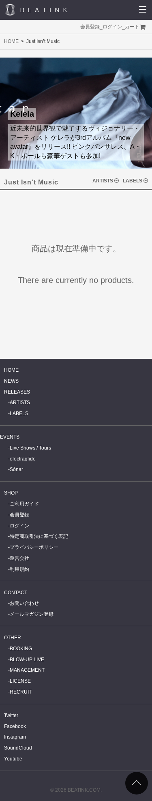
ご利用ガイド (24, 504)
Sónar (16, 469)
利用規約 (19, 569)
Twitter (11, 715)
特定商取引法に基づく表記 (39, 536)
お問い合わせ (24, 603)
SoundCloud (18, 748)
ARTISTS (102, 181)
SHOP (11, 493)
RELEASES (17, 392)
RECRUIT (21, 692)
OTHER (12, 637)
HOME (11, 41)
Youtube (13, 759)
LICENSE (20, 681)
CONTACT (15, 592)
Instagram (15, 737)
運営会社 (19, 558)
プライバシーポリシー (34, 547)
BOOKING (21, 648)
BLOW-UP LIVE (27, 659)
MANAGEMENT (27, 670)
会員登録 (90, 27)
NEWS (11, 381)
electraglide (23, 459)
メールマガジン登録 (32, 614)
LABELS (132, 181)
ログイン (112, 27)
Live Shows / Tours (30, 448)
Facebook (15, 726)
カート (132, 27)
